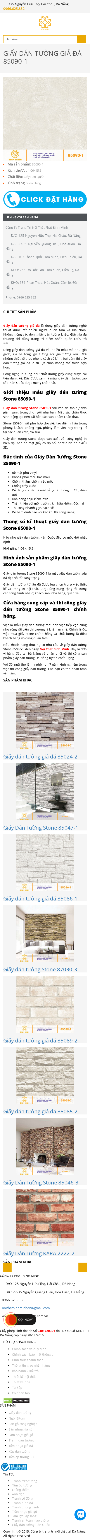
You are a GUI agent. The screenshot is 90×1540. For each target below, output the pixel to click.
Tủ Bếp (17, 1387)
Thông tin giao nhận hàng (31, 1365)
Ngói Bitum (17, 1418)
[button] (45, 199)
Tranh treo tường (24, 1481)
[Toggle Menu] (6, 16)
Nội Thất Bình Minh (54, 649)
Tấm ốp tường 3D (21, 1457)
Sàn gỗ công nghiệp (23, 1424)
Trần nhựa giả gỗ (24, 1511)
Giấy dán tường (20, 1413)
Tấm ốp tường (22, 1485)
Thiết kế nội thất (24, 1377)
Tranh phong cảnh (25, 1507)
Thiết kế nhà (21, 1382)
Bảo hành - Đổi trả (25, 1371)
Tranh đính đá (22, 1503)
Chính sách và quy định (29, 1349)
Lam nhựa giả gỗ (21, 1435)
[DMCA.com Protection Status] (16, 1400)
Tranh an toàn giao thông (30, 1520)
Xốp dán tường (19, 1451)
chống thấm (20, 1490)
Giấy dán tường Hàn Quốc (31, 1525)
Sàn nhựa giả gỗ (20, 1429)
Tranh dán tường (21, 1440)
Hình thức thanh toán (27, 1360)
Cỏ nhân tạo (21, 1393)
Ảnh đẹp (18, 1494)
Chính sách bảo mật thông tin (33, 1354)
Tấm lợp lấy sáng (24, 1516)
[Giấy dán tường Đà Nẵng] (45, 23)
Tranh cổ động (22, 1498)
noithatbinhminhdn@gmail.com (26, 1308)
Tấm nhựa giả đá (21, 1446)
